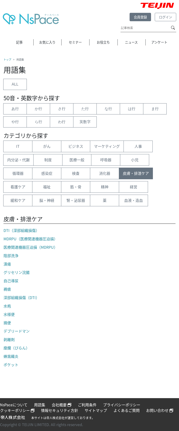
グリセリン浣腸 (16, 272)
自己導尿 (10, 280)
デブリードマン (16, 331)
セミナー (75, 42)
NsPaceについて (14, 404)
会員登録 (140, 16)
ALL (15, 84)
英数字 (85, 122)
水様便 (9, 314)
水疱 (7, 306)
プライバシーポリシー (121, 404)
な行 (108, 109)
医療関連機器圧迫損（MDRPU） (30, 247)
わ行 (61, 122)
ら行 (38, 122)
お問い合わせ (157, 410)
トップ (7, 59)
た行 (85, 109)
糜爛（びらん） (16, 348)
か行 (38, 109)
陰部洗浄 (10, 255)
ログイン (165, 16)
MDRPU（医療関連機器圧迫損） (30, 238)
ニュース (131, 42)
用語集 (39, 404)
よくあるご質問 (127, 410)
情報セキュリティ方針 (59, 410)
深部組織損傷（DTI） (21, 297)
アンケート (159, 42)
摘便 (7, 322)
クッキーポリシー (15, 410)
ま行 (155, 109)
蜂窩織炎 (10, 356)
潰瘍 (7, 264)
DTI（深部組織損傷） (21, 230)
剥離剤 (9, 339)
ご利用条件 (87, 404)
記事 (19, 42)
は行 (131, 109)
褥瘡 (7, 289)
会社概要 (60, 404)
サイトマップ (96, 410)
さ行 (61, 109)
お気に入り (47, 42)
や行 (15, 122)
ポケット (10, 364)
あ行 (15, 109)
